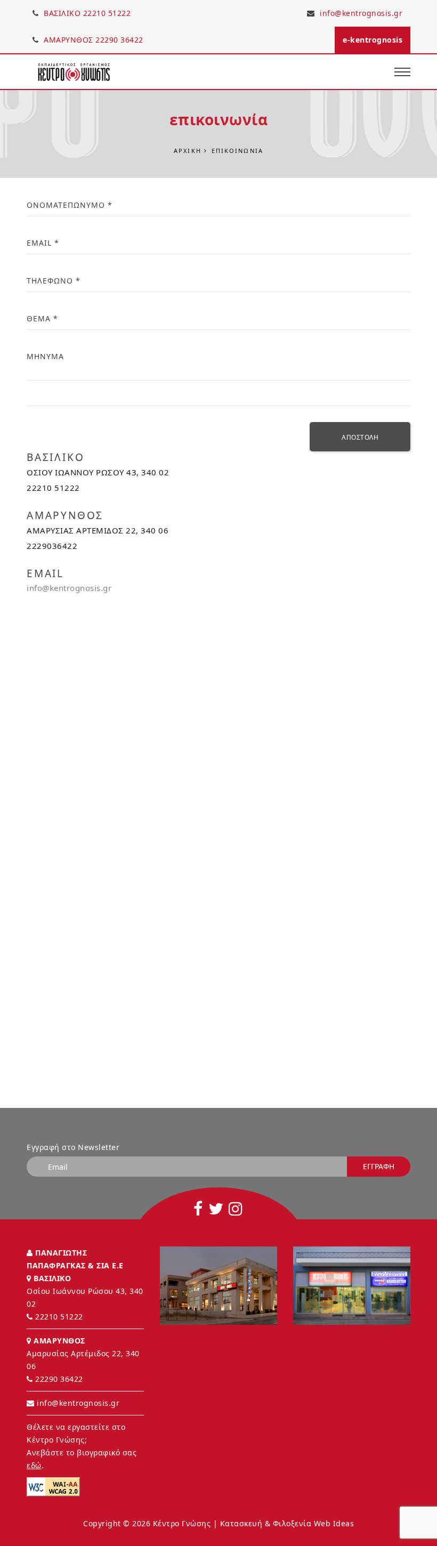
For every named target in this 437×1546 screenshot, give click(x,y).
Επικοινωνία (237, 151)
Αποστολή (360, 437)
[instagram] (236, 1209)
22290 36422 (59, 1379)
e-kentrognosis (372, 40)
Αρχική (187, 151)
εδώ (34, 1465)
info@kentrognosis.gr (361, 13)
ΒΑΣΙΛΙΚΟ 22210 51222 (86, 13)
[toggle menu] (402, 71)
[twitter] (216, 1209)
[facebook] (198, 1209)
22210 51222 (59, 1317)
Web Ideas (334, 1523)
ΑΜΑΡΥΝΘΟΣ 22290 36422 (92, 40)
